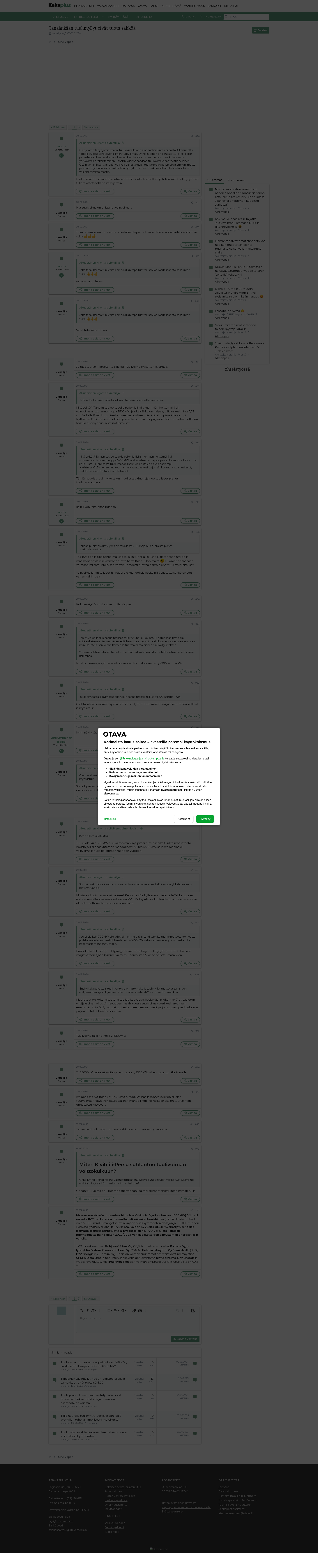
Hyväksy (205, 818)
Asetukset (184, 818)
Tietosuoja (110, 818)
